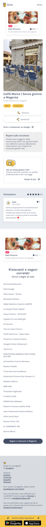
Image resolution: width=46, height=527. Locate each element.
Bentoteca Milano (11, 299)
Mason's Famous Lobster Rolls (16, 406)
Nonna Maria (9, 431)
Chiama (25, 113)
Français (7, 477)
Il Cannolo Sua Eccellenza (14, 371)
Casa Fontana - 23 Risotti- (15, 314)
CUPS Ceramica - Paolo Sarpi (16, 334)
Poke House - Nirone (12, 294)
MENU (39, 5)
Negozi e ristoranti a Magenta (23, 441)
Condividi (24, 119)
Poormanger (8, 289)
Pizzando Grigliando (12, 391)
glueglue (10, 468)
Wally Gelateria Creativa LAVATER (17, 304)
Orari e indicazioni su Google (16, 127)
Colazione (18, 106)
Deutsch (7, 482)
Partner (30, 496)
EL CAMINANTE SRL (11, 426)
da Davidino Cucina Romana (16, 361)
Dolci (7, 106)
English (6, 475)
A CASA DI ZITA (9, 396)
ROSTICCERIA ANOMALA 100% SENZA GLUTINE (19, 355)
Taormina (7, 349)
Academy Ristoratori (12, 507)
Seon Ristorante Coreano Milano (18, 411)
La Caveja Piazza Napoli (14, 309)
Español (7, 480)
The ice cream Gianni (12, 329)
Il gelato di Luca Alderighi (14, 319)
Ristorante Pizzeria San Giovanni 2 (19, 376)
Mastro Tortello (10, 366)
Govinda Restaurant (12, 284)
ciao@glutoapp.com (21, 498)
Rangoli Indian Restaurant (15, 344)
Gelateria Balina (10, 381)
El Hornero (8, 324)
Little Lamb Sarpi (11, 416)
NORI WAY (7, 386)
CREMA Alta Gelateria (12, 401)
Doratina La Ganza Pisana (15, 339)
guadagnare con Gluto (13, 489)
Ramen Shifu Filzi (11, 421)
